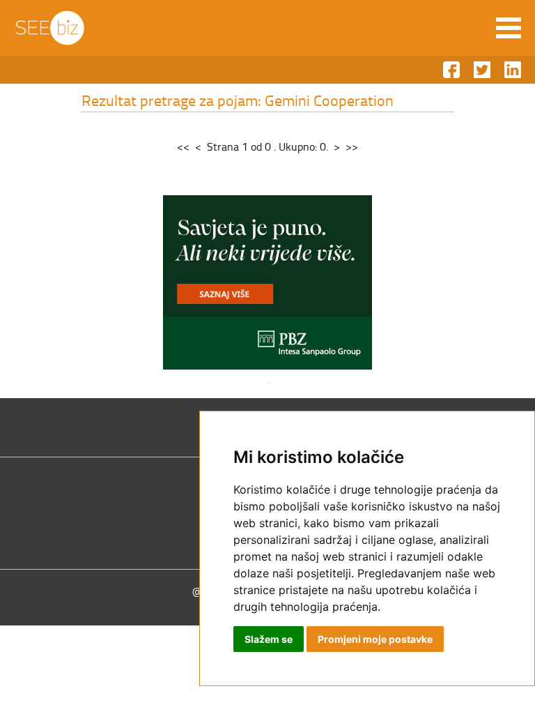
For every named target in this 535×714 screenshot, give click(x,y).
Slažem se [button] (269, 639)
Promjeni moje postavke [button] (375, 639)
